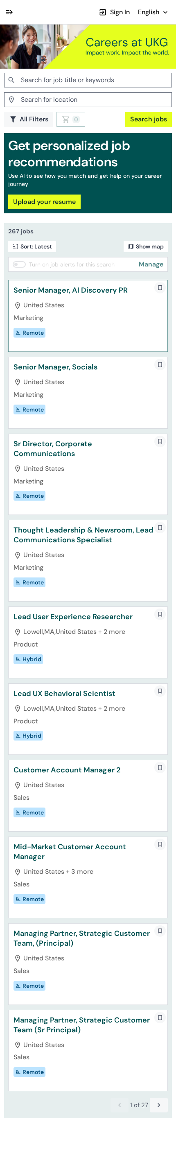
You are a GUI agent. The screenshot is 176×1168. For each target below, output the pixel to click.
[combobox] (88, 80)
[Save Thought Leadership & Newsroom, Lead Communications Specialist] (160, 527)
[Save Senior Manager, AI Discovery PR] (160, 287)
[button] (153, 12)
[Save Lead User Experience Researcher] (160, 614)
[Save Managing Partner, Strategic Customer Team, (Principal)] (160, 931)
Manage (151, 264)
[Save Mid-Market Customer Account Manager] (160, 844)
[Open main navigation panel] (9, 12)
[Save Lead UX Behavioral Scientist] (160, 691)
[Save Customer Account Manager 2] (160, 767)
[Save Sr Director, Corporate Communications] (160, 441)
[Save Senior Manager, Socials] (160, 364)
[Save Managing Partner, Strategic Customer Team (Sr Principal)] (160, 1017)
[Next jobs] (159, 1105)
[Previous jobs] (120, 1105)
